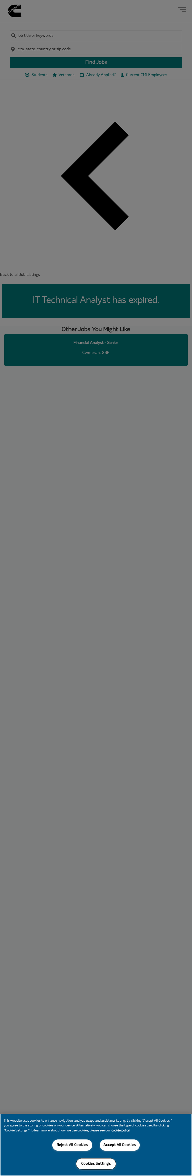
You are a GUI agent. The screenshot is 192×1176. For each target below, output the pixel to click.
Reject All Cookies (72, 1145)
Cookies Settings (96, 1164)
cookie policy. (121, 1130)
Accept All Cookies (120, 1145)
